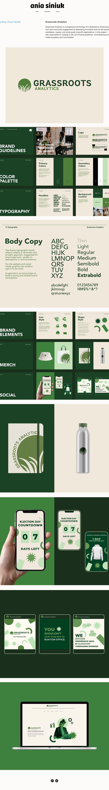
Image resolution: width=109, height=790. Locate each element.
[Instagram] (52, 780)
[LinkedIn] (56, 780)
